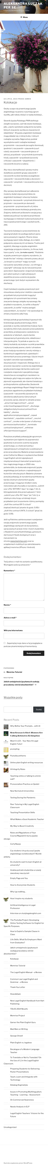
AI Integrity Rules (17, 769)
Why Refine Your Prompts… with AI (25, 726)
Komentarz (9, 571)
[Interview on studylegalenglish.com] (6, 915)
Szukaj (39, 709)
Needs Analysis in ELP (19, 1107)
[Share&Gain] (6, 995)
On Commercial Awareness (22, 1100)
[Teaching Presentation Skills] (6, 814)
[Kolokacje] (6, 960)
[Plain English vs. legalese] (6, 1044)
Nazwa (7, 605)
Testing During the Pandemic (22, 798)
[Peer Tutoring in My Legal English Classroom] (6, 806)
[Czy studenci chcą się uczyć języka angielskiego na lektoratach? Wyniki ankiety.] (6, 852)
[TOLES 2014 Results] (6, 1010)
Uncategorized (10, 1127)
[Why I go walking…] (6, 893)
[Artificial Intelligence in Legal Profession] (6, 906)
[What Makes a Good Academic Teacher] (6, 821)
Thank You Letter (17, 987)
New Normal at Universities (22, 791)
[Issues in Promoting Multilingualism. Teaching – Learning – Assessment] (6, 1093)
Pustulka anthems (18, 756)
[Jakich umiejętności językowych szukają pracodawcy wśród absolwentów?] (6, 949)
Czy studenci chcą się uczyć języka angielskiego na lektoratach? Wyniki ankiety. (22, 854)
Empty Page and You (19, 878)
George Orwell (16, 1036)
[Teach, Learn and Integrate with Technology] (6, 1078)
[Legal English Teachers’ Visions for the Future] (6, 1115)
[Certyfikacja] (6, 845)
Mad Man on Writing (19, 1029)
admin (28, 99)
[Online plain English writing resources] (6, 764)
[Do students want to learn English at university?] (6, 863)
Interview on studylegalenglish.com (25, 913)
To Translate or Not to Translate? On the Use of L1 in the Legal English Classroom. (22, 1060)
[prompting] (6, 750)
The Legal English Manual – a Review (26, 972)
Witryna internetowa (13, 630)
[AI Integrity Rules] (6, 770)
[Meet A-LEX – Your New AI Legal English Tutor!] (6, 742)
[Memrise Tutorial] (6, 967)
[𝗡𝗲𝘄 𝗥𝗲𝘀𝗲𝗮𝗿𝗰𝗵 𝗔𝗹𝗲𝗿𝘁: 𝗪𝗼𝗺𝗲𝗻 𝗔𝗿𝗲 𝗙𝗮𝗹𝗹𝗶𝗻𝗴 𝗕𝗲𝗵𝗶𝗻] (6, 734)
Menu (25, 17)
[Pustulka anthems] (6, 757)
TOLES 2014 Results (19, 1009)
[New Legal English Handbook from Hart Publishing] (6, 1002)
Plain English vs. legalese (21, 1042)
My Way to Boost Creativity (22, 826)
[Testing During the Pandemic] (6, 799)
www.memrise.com (18, 541)
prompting (14, 749)
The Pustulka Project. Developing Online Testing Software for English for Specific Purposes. (24, 923)
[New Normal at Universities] (6, 792)
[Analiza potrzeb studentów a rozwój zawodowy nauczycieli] (6, 871)
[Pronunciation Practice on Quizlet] (6, 785)
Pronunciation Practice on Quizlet (24, 784)
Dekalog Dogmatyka (19, 1085)
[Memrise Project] (6, 1017)
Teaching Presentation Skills (22, 812)
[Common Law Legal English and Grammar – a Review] (6, 980)
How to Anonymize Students (22, 885)
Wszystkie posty (13, 697)
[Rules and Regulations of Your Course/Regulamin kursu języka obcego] (6, 834)
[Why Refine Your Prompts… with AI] (6, 727)
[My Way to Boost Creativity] (6, 827)
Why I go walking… (18, 892)
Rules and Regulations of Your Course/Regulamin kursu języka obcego (21, 836)
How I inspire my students (21, 898)
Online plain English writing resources (26, 762)
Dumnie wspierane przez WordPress (18, 1163)
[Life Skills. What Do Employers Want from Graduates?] (6, 941)
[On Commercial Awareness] (6, 1101)
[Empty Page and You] (6, 880)
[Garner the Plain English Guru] (6, 1024)
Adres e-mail (10, 618)
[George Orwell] (6, 1037)
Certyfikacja (15, 844)
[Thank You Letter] (6, 988)
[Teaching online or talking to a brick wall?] (6, 777)
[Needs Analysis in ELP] (6, 1108)
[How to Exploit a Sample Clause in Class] (6, 933)
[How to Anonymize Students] (6, 886)
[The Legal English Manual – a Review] (6, 974)
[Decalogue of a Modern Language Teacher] (6, 1051)
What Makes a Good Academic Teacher (27, 819)
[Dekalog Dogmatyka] (6, 1086)
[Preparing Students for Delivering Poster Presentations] (6, 1070)
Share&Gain (15, 994)
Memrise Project (17, 1015)
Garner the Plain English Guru (23, 1022)
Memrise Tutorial (17, 966)
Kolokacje (14, 959)
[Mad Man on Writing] (6, 1030)
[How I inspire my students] (6, 900)
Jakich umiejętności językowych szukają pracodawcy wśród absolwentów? (21, 951)
